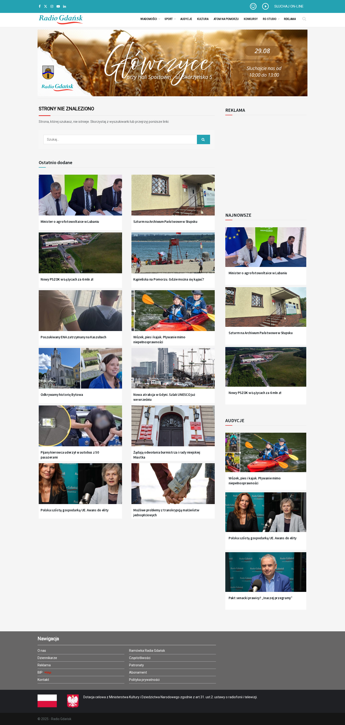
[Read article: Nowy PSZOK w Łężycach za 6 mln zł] (80, 255)
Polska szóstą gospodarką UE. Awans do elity (74, 510)
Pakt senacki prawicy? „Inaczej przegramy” (260, 598)
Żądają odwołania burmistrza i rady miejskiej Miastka (166, 454)
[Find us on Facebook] (40, 6)
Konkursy (251, 19)
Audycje (186, 19)
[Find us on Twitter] (45, 6)
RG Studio (269, 19)
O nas (42, 650)
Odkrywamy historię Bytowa (62, 394)
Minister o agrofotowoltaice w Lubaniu (70, 221)
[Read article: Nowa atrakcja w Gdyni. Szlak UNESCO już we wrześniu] (173, 371)
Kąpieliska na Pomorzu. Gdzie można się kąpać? (168, 279)
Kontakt (43, 680)
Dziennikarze (47, 658)
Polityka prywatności (144, 680)
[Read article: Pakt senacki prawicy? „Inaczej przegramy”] (265, 575)
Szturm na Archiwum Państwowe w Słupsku (165, 221)
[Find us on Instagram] (51, 6)
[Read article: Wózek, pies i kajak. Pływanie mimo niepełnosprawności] (173, 313)
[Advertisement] (264, 161)
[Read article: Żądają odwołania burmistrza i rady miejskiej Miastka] (173, 428)
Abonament (138, 672)
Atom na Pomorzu (226, 19)
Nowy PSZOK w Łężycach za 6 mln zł (67, 279)
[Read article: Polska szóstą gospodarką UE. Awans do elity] (80, 486)
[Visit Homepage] (61, 18)
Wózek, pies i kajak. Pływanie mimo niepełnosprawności (159, 339)
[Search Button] (304, 19)
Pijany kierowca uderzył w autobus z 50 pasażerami (70, 454)
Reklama (290, 19)
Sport (169, 19)
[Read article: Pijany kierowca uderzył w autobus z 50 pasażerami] (80, 428)
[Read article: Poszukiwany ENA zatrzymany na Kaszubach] (80, 313)
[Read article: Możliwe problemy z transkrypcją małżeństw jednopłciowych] (173, 486)
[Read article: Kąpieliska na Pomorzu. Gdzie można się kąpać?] (173, 255)
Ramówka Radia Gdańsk (147, 650)
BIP (40, 672)
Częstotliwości (139, 658)
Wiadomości (148, 19)
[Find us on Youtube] (58, 6)
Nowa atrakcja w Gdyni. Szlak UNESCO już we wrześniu (164, 397)
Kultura (202, 19)
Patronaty (136, 665)
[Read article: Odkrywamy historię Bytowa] (80, 371)
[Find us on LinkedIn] (64, 6)
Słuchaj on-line (288, 6)
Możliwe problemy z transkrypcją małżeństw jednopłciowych (166, 512)
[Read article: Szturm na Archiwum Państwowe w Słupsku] (173, 198)
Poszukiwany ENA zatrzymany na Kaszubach (73, 337)
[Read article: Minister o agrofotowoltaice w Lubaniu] (80, 198)
